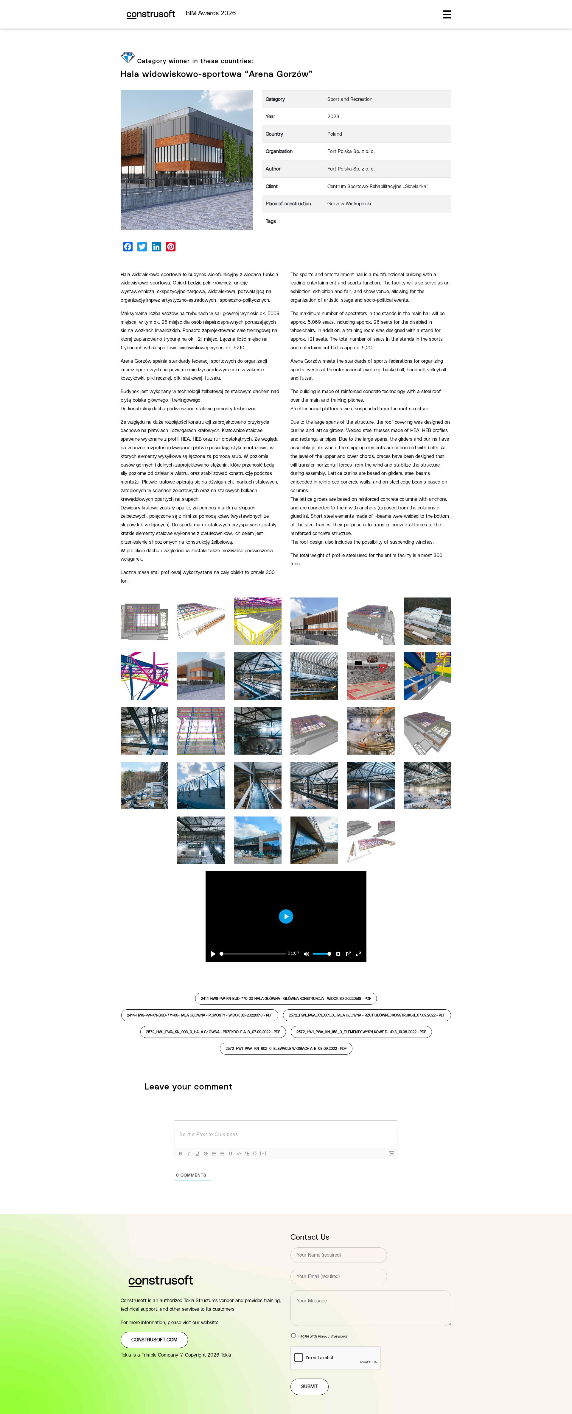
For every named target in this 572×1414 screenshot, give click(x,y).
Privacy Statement (332, 1336)
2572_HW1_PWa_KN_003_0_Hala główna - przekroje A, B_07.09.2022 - (213, 1032)
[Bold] (180, 1153)
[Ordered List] (214, 1153)
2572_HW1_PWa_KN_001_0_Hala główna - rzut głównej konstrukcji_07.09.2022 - (367, 1015)
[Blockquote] (230, 1153)
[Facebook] (128, 246)
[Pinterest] (171, 246)
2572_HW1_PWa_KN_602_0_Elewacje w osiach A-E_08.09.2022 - (286, 1048)
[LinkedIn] (156, 246)
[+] (263, 1153)
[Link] (247, 1153)
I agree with (323, 1336)
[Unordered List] (222, 1153)
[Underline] (197, 1153)
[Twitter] (142, 246)
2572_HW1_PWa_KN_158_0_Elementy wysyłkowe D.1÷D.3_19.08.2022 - (361, 1032)
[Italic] (189, 1153)
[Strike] (205, 1153)
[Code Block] (239, 1153)
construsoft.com (154, 1340)
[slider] (253, 954)
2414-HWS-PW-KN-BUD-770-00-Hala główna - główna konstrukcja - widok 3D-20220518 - (286, 998)
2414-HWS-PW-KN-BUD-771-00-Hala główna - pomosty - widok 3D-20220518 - (200, 1015)
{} (255, 1153)
